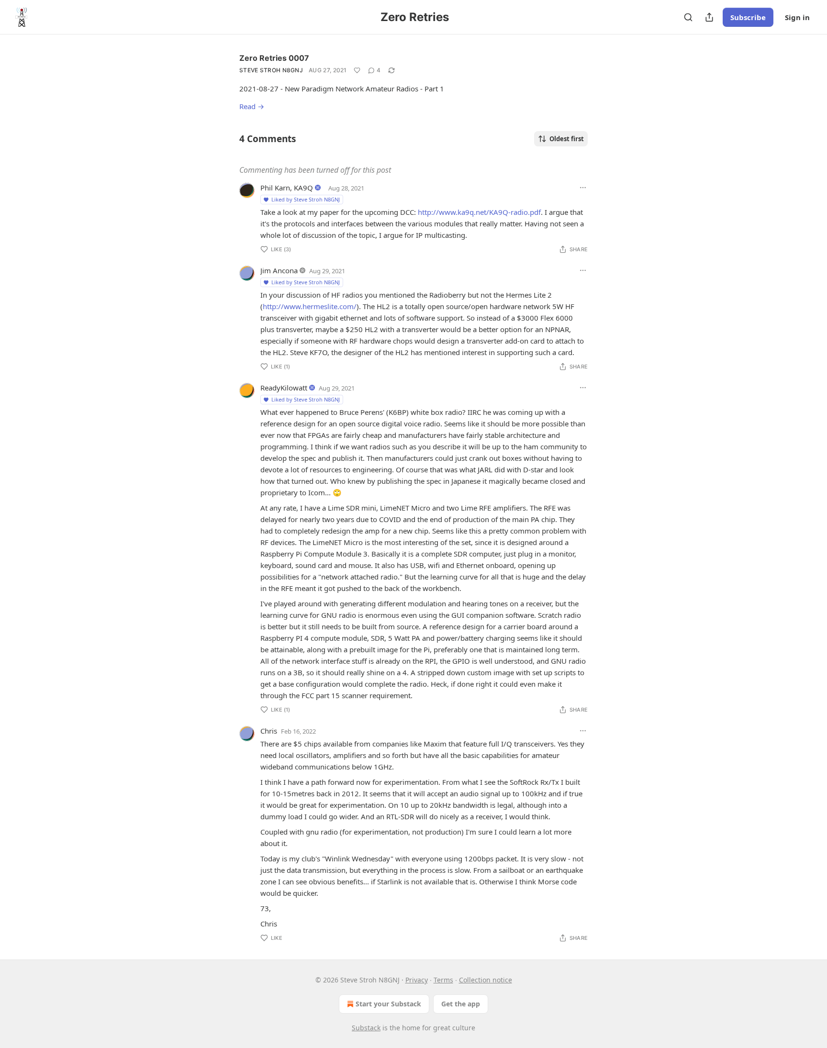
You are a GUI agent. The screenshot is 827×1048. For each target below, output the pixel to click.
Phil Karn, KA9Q (286, 187)
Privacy (416, 979)
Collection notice (485, 979)
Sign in (797, 17)
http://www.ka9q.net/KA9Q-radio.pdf (479, 212)
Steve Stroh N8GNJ (271, 70)
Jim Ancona (279, 270)
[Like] (357, 70)
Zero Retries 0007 (274, 58)
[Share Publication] (709, 17)
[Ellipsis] (583, 187)
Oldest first (566, 138)
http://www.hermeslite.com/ (310, 306)
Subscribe (748, 17)
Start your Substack (388, 1003)
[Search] (688, 17)
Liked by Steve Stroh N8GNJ (305, 199)
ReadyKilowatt (283, 387)
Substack (366, 1027)
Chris (268, 731)
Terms (443, 979)
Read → (251, 106)
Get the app (460, 1003)
